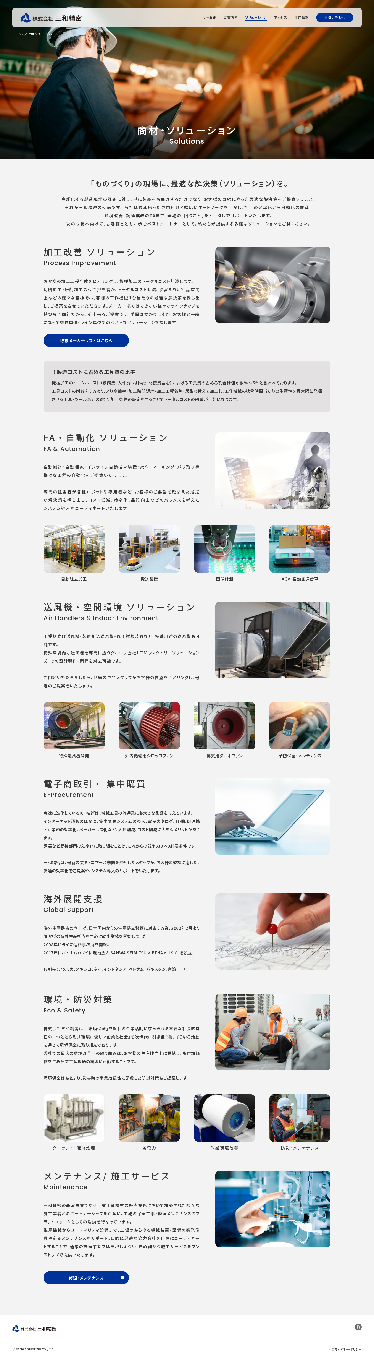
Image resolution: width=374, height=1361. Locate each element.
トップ (19, 34)
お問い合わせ (334, 17)
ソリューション (256, 17)
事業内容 (231, 17)
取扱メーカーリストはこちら (86, 340)
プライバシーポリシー (347, 1349)
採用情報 (301, 17)
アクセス (280, 17)
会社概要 (209, 17)
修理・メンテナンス (86, 1278)
